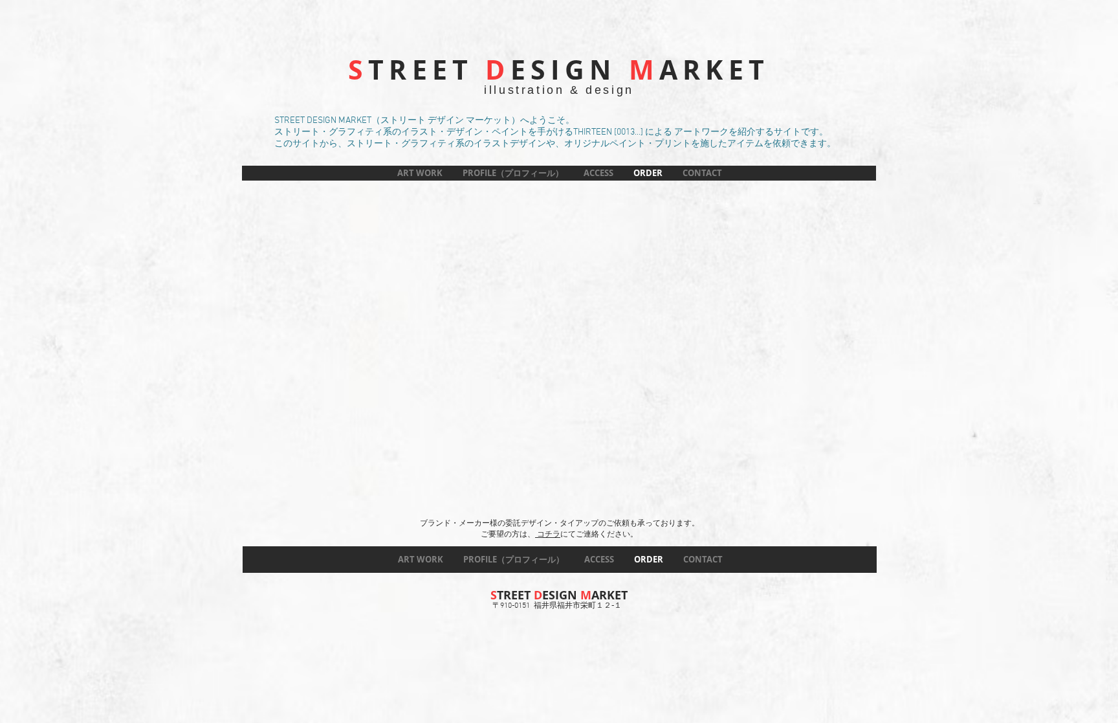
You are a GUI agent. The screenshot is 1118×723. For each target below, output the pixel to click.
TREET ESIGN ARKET (558, 69)
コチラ (547, 534)
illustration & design (559, 89)
